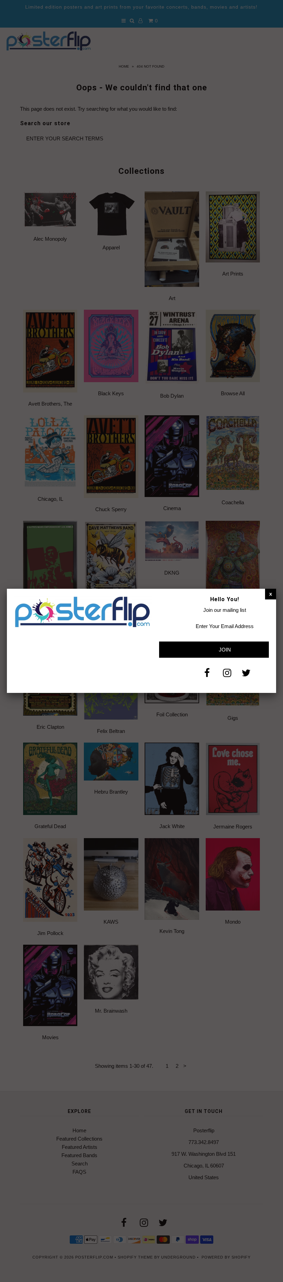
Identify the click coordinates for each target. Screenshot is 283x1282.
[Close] (270, 594)
